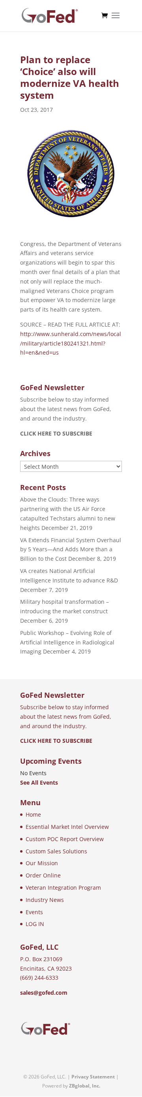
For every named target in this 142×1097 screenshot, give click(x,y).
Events (34, 912)
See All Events (39, 782)
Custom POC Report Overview (65, 839)
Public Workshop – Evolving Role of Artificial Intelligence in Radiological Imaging (67, 642)
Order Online (43, 875)
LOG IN (35, 924)
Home (33, 814)
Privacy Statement (93, 1076)
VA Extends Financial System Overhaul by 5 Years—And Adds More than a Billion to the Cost (70, 549)
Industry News (45, 900)
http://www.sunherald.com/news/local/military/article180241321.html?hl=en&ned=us (70, 343)
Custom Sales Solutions (56, 851)
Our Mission (42, 863)
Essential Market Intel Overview (67, 826)
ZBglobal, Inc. (84, 1085)
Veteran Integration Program (63, 887)
